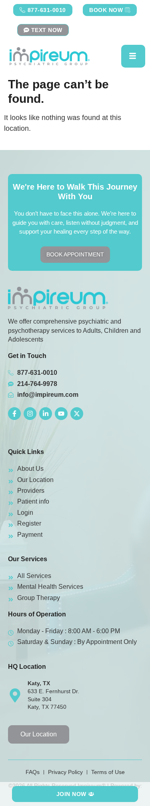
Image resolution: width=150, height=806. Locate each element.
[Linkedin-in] (45, 413)
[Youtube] (61, 413)
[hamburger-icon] (133, 56)
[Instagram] (30, 413)
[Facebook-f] (14, 413)
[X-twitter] (76, 413)
